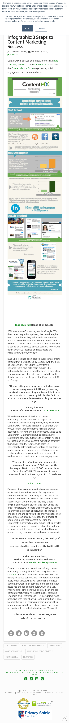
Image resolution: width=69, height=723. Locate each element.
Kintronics (23, 64)
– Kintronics (34, 483)
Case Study (15, 54)
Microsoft (12, 574)
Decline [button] (41, 28)
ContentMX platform (22, 68)
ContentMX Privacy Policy (48, 672)
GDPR (34, 674)
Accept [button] (27, 28)
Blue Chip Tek (23, 325)
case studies (54, 646)
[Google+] (26, 633)
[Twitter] (11, 633)
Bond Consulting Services (43, 562)
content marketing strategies (40, 651)
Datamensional (41, 64)
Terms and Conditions (18, 672)
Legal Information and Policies (34, 670)
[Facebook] (19, 633)
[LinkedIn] (34, 633)
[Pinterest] (42, 633)
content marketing (13, 651)
